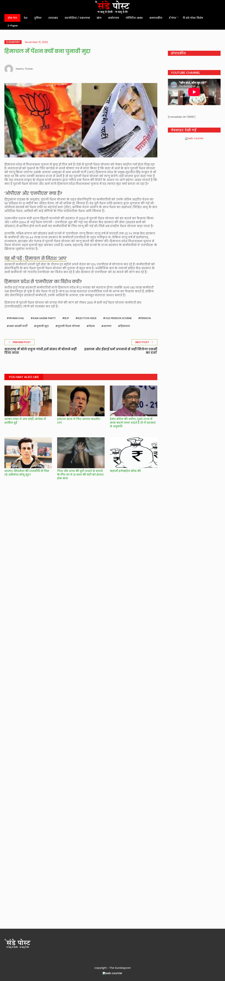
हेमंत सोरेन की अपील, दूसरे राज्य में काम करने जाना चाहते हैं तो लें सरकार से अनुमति (133, 422)
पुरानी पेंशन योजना (69, 326)
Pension (145, 318)
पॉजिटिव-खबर (134, 18)
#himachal (16, 318)
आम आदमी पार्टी (18, 326)
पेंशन (92, 326)
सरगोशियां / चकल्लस (77, 18)
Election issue (87, 318)
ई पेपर (172, 18)
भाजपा (107, 326)
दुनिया (37, 18)
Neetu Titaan (24, 69)
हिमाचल (125, 326)
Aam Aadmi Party (44, 318)
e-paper (13, 25)
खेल (99, 18)
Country (13, 42)
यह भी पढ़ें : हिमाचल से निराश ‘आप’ (35, 258)
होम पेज (12, 18)
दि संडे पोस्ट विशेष (193, 18)
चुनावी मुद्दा (42, 326)
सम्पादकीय (155, 18)
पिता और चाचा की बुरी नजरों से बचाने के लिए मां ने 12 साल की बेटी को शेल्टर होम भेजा (80, 474)
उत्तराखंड (53, 18)
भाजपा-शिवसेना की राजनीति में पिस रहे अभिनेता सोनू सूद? (26, 472)
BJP (67, 318)
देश (25, 18)
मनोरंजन (113, 18)
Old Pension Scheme (118, 318)
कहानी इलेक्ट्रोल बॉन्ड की (125, 471)
